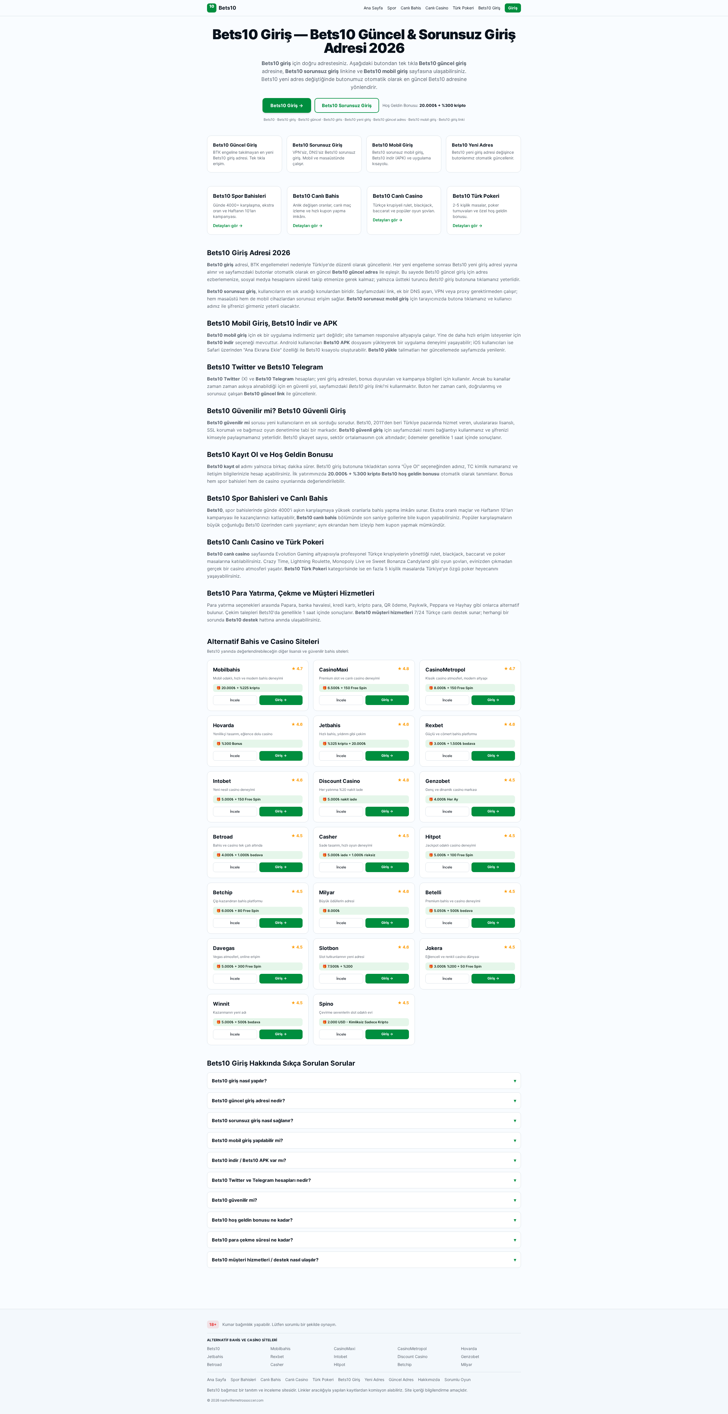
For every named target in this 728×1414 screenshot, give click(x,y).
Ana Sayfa (373, 7)
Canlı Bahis (411, 7)
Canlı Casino (436, 7)
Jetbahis (215, 1356)
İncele (235, 700)
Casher (277, 1364)
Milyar (466, 1364)
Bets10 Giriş (489, 7)
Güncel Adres (401, 1379)
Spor (391, 7)
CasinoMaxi (344, 1348)
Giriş (513, 7)
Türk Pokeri (463, 7)
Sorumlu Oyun (457, 1379)
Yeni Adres (374, 1379)
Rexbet (277, 1356)
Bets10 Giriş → (286, 105)
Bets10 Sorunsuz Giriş (347, 105)
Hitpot (339, 1364)
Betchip (405, 1364)
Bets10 (213, 1348)
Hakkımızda (429, 1379)
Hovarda (469, 1348)
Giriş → (281, 700)
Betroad (214, 1364)
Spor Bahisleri (243, 1379)
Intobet (340, 1356)
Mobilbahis (280, 1348)
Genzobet (470, 1356)
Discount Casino (412, 1356)
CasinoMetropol (412, 1348)
